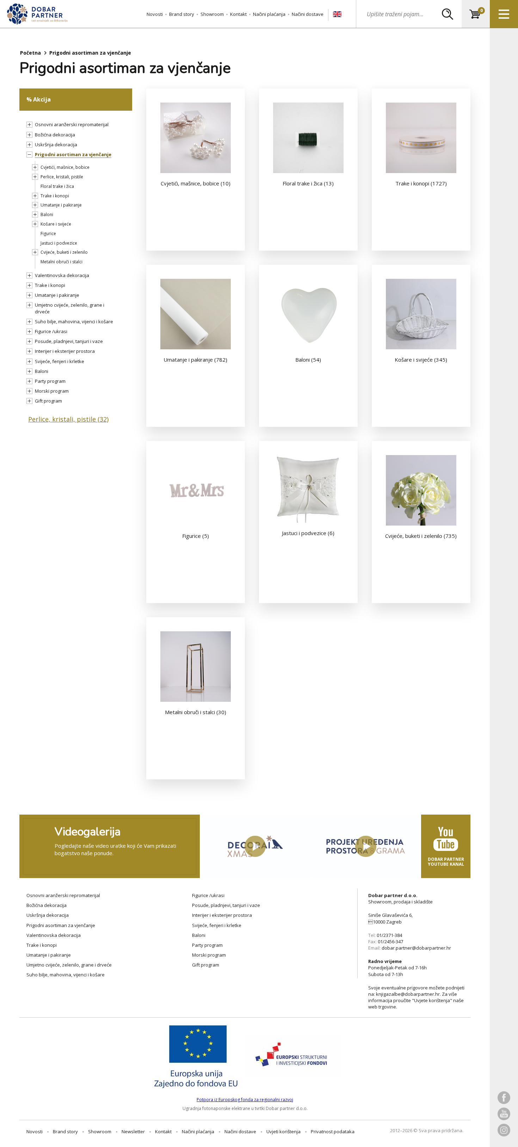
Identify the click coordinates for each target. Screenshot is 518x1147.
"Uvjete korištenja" (432, 1000)
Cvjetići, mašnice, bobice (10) (195, 183)
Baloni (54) (308, 359)
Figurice (48, 234)
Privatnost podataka (332, 1131)
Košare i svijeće (56, 224)
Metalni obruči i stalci (61, 262)
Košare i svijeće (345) (421, 359)
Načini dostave (307, 14)
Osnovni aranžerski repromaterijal (72, 124)
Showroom (212, 14)
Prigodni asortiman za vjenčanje (73, 154)
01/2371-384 (389, 935)
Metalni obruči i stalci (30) (195, 712)
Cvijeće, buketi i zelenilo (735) (421, 535)
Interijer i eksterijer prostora (65, 351)
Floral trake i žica (57, 186)
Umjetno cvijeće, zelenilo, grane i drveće (69, 965)
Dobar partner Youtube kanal (446, 861)
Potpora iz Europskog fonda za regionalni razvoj (245, 1100)
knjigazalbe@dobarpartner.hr (408, 994)
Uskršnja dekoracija (56, 144)
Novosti (155, 14)
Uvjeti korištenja (283, 1131)
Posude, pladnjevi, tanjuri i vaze (69, 341)
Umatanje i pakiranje (61, 205)
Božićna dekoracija (55, 134)
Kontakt (238, 14)
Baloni (47, 214)
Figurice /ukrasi (51, 331)
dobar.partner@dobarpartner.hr (416, 948)
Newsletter (133, 1131)
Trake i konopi (55, 196)
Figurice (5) (195, 535)
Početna (30, 52)
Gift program (48, 401)
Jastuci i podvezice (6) (308, 532)
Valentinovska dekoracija (62, 275)
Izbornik (504, 14)
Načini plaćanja (269, 14)
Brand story (181, 14)
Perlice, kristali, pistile (62, 177)
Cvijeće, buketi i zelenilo (64, 252)
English (337, 14)
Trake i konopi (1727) (421, 183)
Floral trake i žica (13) (308, 183)
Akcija (42, 99)
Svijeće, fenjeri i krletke (59, 361)
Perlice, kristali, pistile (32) (68, 419)
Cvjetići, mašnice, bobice (65, 167)
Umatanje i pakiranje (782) (195, 359)
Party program (50, 381)
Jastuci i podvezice (59, 243)
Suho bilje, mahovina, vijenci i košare (74, 321)
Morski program (52, 391)
